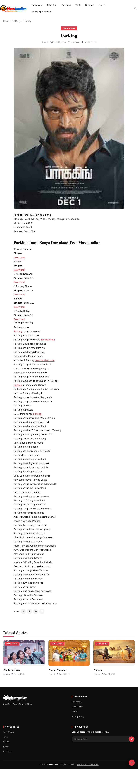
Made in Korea (12, 670)
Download (19, 257)
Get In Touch (77, 706)
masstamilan (48, 339)
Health (102, 5)
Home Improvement (41, 11)
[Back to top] (132, 763)
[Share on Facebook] (29, 611)
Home (5, 21)
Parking (18, 331)
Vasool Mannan (57, 670)
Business (66, 5)
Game (5, 746)
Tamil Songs (17, 21)
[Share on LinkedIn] (35, 611)
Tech (77, 5)
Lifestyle (89, 5)
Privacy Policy (78, 716)
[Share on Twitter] (23, 611)
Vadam (98, 670)
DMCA (74, 711)
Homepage (37, 5)
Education (52, 5)
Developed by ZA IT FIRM (88, 764)
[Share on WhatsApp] (41, 611)
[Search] (135, 8)
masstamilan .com (44, 360)
